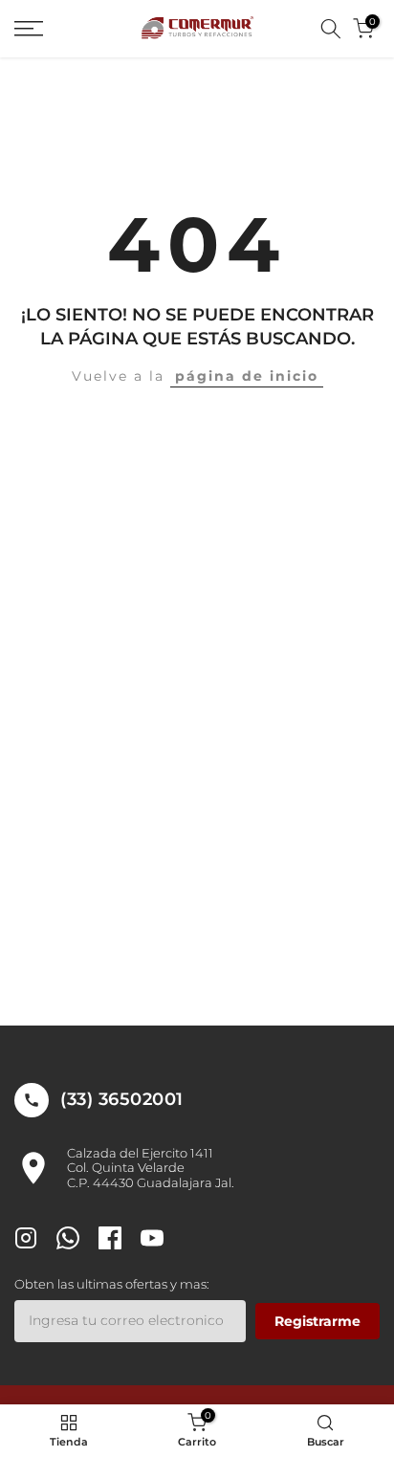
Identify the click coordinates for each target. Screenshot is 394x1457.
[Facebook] (109, 1240)
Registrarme (317, 1321)
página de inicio (246, 376)
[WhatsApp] (67, 1240)
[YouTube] (152, 1240)
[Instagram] (25, 1240)
